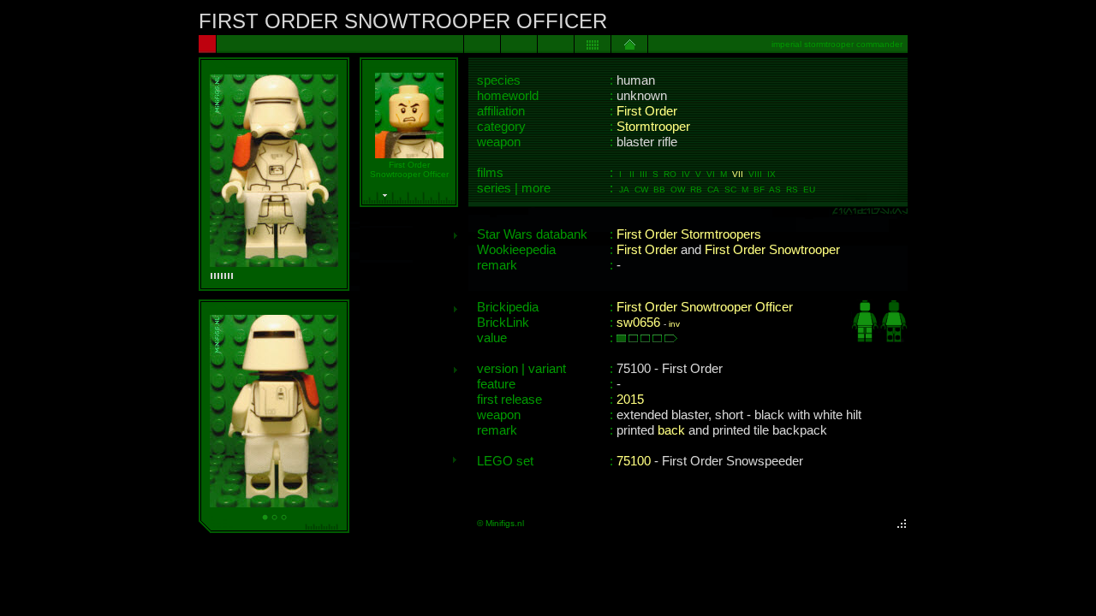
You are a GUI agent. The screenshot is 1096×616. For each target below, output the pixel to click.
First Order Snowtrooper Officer (704, 307)
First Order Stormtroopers (688, 234)
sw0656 (638, 322)
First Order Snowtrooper (772, 250)
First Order (646, 111)
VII (737, 174)
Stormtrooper (653, 126)
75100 (633, 461)
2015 (630, 399)
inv (674, 324)
